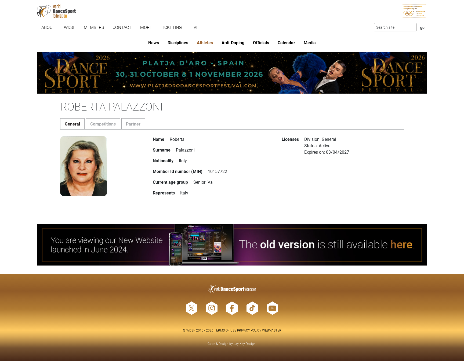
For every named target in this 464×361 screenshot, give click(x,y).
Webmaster (271, 330)
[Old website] (232, 245)
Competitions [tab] (103, 124)
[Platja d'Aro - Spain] (232, 73)
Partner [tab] (133, 124)
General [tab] (72, 124)
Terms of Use (225, 330)
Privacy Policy (249, 330)
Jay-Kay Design (245, 343)
